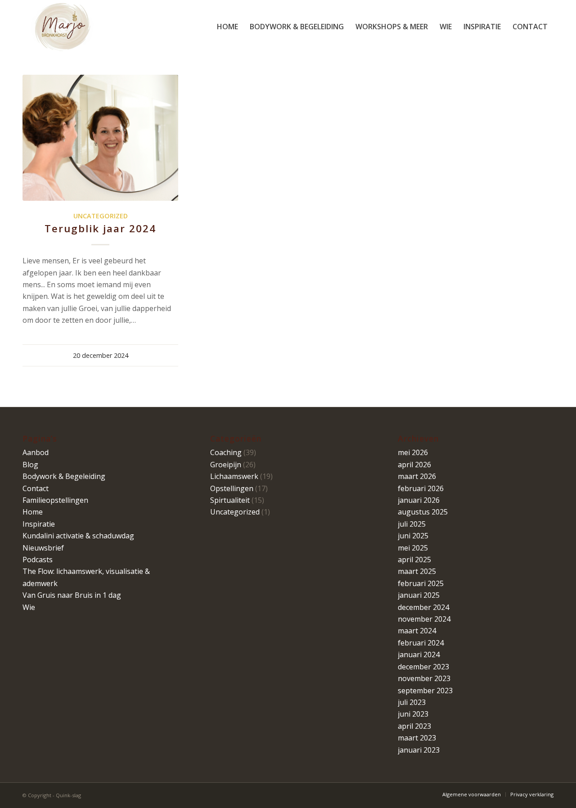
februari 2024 (421, 643)
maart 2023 (417, 738)
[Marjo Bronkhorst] (62, 26)
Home (32, 512)
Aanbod (35, 452)
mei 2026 (413, 452)
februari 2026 (421, 488)
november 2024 (424, 619)
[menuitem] (227, 26)
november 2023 (424, 678)
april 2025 (414, 559)
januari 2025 (419, 595)
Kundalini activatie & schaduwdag (78, 536)
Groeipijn (225, 464)
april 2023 (414, 726)
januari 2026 (419, 500)
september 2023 (425, 690)
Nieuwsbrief (43, 548)
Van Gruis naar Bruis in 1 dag (71, 595)
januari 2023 (419, 750)
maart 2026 (417, 476)
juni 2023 (413, 714)
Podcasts (37, 559)
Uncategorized (100, 216)
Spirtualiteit (230, 500)
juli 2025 (412, 524)
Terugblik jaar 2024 (100, 228)
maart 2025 (417, 571)
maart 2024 (417, 631)
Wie (28, 607)
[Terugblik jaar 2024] (100, 138)
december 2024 (423, 607)
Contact (35, 488)
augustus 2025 (423, 512)
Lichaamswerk (234, 476)
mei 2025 (413, 548)
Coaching (226, 452)
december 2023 (423, 667)
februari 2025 (421, 583)
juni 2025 (413, 536)
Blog (30, 464)
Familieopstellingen (55, 500)
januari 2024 (419, 654)
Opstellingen (231, 488)
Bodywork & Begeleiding (63, 476)
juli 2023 (412, 702)
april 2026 (414, 464)
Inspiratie (38, 524)
